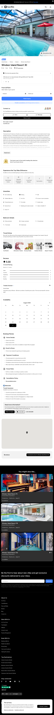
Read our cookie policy (9, 710)
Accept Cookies (44, 706)
